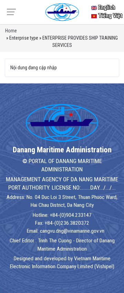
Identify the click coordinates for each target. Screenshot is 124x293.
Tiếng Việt (109, 15)
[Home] (62, 11)
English (106, 7)
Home (11, 30)
